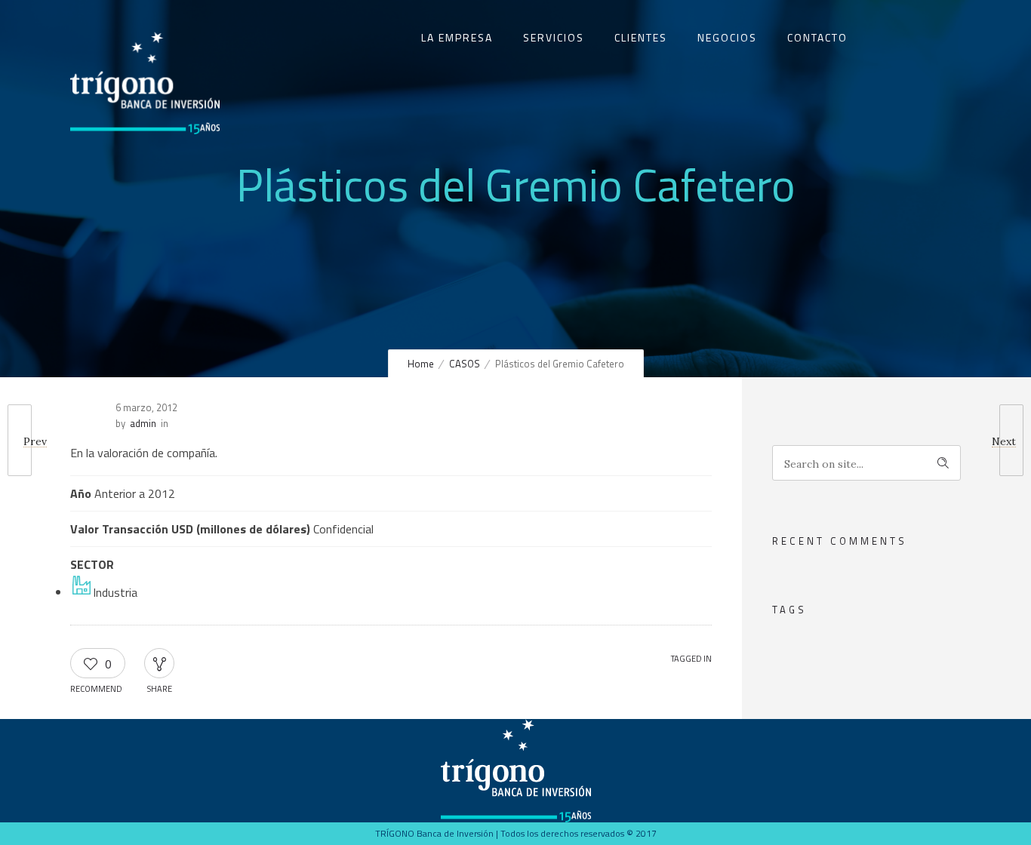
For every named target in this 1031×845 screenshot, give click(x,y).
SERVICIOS (553, 37)
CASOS (464, 363)
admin (143, 423)
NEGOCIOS (727, 37)
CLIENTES (640, 37)
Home (421, 363)
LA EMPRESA (457, 37)
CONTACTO (817, 37)
